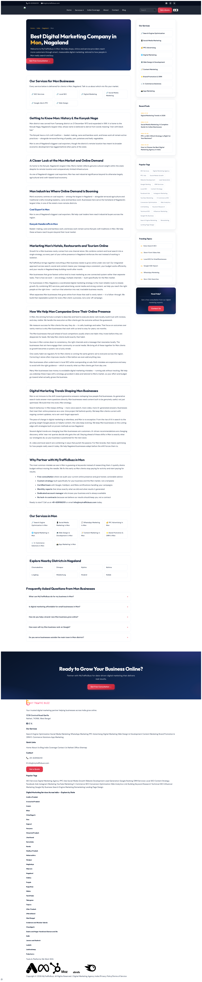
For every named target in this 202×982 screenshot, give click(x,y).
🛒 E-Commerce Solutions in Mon (38, 544)
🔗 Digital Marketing (89, 94)
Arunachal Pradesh (33, 802)
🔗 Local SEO (61, 94)
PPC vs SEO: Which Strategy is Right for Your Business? (156, 136)
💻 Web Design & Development (153, 62)
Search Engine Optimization (38, 734)
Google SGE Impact (151, 266)
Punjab (28, 882)
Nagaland (45, 28)
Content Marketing (150, 734)
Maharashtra (31, 855)
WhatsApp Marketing (151, 272)
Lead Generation (164, 180)
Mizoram (29, 869)
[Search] (155, 10)
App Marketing (57, 737)
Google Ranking (146, 184)
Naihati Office (73, 747)
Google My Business (147, 216)
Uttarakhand (30, 914)
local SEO (65, 362)
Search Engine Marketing (149, 220)
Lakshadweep (31, 949)
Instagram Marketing (160, 193)
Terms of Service (119, 976)
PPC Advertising (96, 734)
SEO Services (145, 171)
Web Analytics (165, 202)
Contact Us (156, 308)
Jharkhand (30, 837)
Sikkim (28, 891)
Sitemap (83, 747)
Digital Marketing (110, 734)
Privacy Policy (106, 976)
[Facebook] (166, 3)
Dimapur (59, 567)
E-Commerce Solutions (41, 737)
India (38, 28)
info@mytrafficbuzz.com (51, 3)
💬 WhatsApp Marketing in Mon (90, 523)
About (105, 10)
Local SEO (144, 189)
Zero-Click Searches (151, 279)
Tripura (28, 905)
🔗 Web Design (62, 103)
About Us (36, 747)
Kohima (109, 567)
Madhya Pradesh (32, 851)
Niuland (84, 575)
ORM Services (158, 184)
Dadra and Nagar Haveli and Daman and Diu (42, 931)
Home (69, 10)
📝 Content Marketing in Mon (90, 534)
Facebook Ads (145, 193)
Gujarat (29, 824)
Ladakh (28, 945)
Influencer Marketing (160, 211)
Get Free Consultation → (39, 61)
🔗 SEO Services (38, 94)
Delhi (28, 936)
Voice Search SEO (149, 246)
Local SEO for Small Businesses (155, 259)
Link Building (145, 207)
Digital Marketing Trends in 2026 (153, 114)
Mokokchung (61, 575)
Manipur (29, 860)
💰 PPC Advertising (148, 48)
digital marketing (76, 52)
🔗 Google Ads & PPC (40, 103)
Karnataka (30, 842)
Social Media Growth (157, 175)
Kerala (28, 846)
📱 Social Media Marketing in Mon (63, 523)
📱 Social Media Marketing (151, 40)
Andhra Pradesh (32, 797)
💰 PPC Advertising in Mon (114, 523)
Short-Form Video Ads (152, 253)
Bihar (28, 811)
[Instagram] (170, 3)
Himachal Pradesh (32, 833)
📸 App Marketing (148, 91)
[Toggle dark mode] (175, 10)
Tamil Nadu (30, 896)
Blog (124, 10)
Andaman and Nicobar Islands (37, 922)
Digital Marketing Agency (161, 171)
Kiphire (84, 567)
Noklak (108, 575)
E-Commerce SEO (163, 198)
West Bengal (30, 918)
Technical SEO (145, 211)
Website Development (148, 180)
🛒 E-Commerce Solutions (151, 84)
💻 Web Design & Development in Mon (64, 534)
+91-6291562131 (33, 3)
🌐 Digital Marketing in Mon (40, 534)
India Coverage (93, 10)
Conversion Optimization (149, 202)
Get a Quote (165, 10)
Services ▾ (79, 10)
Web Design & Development (130, 734)
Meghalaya (30, 864)
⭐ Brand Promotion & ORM (151, 77)
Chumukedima (37, 567)
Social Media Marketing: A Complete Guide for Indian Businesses (154, 124)
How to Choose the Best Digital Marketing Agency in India (152, 147)
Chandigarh (30, 927)
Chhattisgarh (31, 815)
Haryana (29, 828)
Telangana (29, 900)
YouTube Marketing (147, 198)
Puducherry (30, 954)
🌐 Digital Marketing (149, 55)
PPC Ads (143, 175)
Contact (115, 10)
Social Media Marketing (60, 734)
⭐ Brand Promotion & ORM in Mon (114, 534)
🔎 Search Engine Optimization (153, 33)
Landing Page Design (147, 225)
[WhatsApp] (2, 979)
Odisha (28, 878)
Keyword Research (158, 207)
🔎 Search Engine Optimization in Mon (39, 523)
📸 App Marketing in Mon (66, 544)
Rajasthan (29, 887)
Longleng (35, 575)
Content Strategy (156, 189)
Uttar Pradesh (31, 909)
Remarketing (165, 220)
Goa (27, 819)
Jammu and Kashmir (33, 940)
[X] (174, 3)
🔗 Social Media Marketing (112, 94)
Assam (28, 806)
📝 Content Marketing (149, 69)
